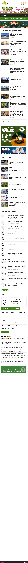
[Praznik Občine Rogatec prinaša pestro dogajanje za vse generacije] (4, 204)
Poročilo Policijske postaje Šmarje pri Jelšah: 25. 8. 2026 (13, 319)
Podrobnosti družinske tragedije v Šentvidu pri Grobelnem (16, 79)
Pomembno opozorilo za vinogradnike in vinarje (15, 183)
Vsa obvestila (5, 332)
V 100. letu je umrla (15, 299)
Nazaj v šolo (11, 243)
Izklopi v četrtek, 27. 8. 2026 (8, 316)
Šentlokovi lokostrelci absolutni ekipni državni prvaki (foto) (17, 61)
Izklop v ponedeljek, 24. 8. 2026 (9, 325)
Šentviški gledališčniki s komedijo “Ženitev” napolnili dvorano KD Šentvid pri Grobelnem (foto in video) (18, 114)
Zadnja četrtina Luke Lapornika (15, 221)
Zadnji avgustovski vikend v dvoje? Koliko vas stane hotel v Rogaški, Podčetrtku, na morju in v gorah (17, 176)
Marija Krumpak (16, 301)
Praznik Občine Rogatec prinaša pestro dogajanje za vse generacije (17, 204)
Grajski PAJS (11, 248)
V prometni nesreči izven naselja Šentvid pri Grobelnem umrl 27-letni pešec (17, 70)
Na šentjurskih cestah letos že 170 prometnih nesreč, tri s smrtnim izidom (17, 162)
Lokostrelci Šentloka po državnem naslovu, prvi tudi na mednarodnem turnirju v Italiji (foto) (18, 52)
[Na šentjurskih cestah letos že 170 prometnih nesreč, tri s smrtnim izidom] (4, 162)
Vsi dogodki (5, 290)
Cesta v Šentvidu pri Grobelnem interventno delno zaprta (16, 88)
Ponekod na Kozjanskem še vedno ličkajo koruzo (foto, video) (17, 96)
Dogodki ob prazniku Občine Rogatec (17, 278)
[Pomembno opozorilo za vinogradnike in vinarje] (4, 184)
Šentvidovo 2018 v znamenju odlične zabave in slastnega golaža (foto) (18, 104)
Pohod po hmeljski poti (13, 237)
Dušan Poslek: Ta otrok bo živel (15, 226)
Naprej (7, 121)
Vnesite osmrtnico (15, 308)
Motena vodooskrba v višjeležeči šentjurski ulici (17, 196)
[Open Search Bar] (26, 15)
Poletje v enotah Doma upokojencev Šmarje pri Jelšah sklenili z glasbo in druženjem (17, 169)
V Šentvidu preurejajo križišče (16, 34)
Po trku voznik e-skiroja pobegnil (17, 189)
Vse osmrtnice (5, 308)
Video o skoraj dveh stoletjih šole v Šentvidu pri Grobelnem (18, 43)
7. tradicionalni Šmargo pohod (15, 231)
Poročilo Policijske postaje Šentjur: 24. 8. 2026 (13, 323)
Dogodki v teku (5, 259)
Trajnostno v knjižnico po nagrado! (16, 261)
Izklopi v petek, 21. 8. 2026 (8, 328)
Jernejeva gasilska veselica (15, 253)
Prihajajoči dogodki (9, 211)
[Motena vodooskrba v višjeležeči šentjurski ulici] (4, 198)
